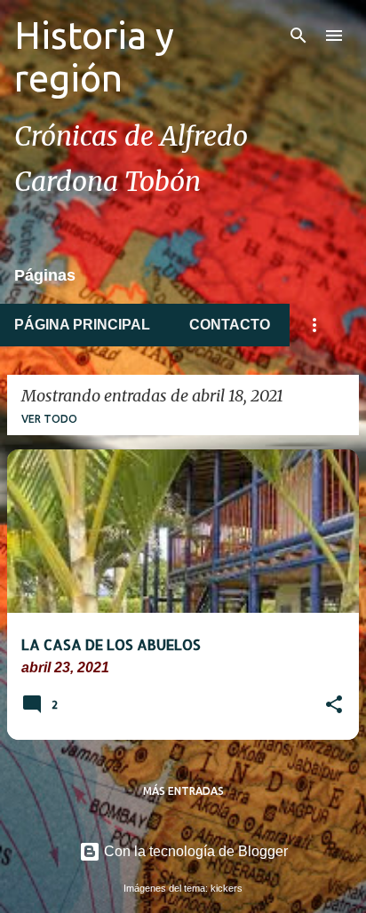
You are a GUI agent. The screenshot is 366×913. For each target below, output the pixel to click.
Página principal (82, 324)
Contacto (229, 324)
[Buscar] (298, 35)
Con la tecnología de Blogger (194, 851)
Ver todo (49, 419)
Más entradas (183, 791)
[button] (334, 706)
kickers (227, 888)
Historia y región (94, 56)
